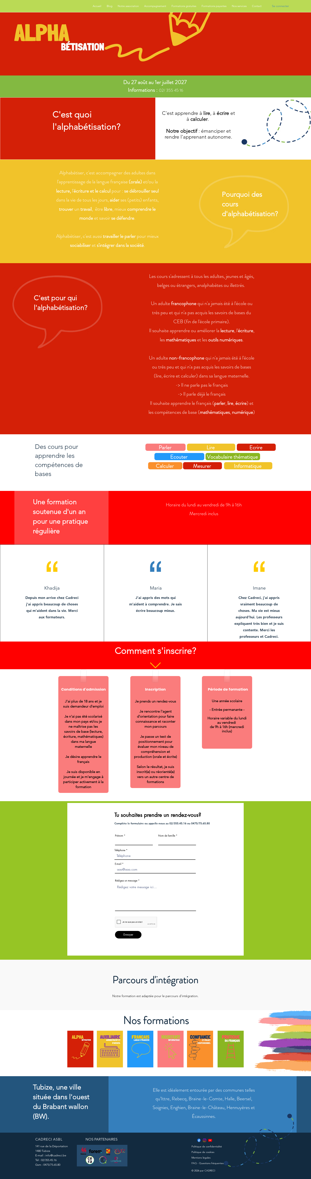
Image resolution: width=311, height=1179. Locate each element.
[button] (128, 6)
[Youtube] (210, 1140)
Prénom (119, 835)
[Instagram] (204, 1140)
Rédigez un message (126, 880)
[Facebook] (199, 1140)
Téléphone (119, 850)
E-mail (118, 864)
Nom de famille (166, 835)
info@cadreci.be (55, 1155)
